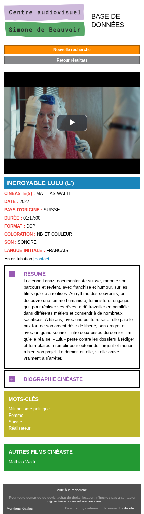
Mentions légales (20, 508)
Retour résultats (72, 60)
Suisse (15, 421)
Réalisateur (19, 428)
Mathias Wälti (22, 461)
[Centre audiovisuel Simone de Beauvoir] (44, 35)
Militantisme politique (29, 408)
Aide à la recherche (72, 490)
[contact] (42, 258)
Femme (16, 415)
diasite (129, 508)
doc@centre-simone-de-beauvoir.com (72, 501)
